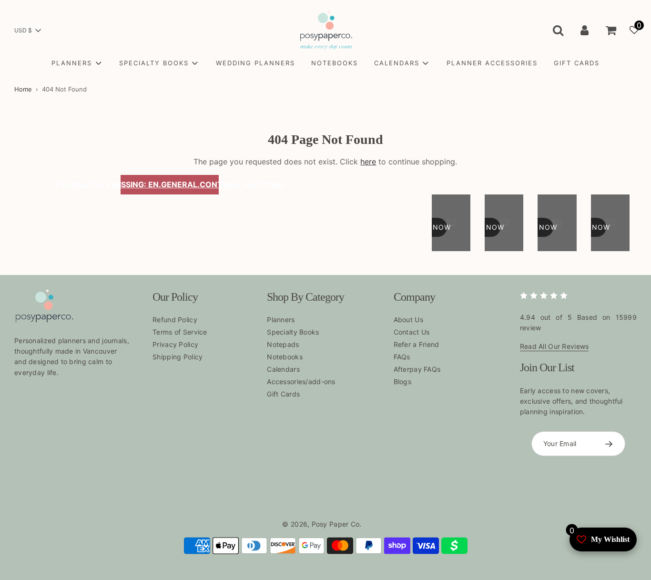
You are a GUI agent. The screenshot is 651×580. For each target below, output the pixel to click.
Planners (281, 319)
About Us (408, 319)
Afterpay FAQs (417, 369)
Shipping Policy (178, 357)
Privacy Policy (175, 344)
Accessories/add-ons (301, 381)
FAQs (402, 357)
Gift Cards (283, 394)
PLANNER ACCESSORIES (492, 63)
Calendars (283, 369)
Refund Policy (175, 319)
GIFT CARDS (577, 63)
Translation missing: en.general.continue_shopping (170, 184)
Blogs (402, 381)
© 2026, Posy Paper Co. (321, 524)
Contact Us (412, 332)
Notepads (283, 344)
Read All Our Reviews (554, 346)
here (368, 161)
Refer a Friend (416, 344)
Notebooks (285, 357)
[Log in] (584, 30)
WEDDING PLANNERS (255, 63)
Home (23, 89)
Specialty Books (293, 332)
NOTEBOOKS (334, 63)
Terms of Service (180, 332)
